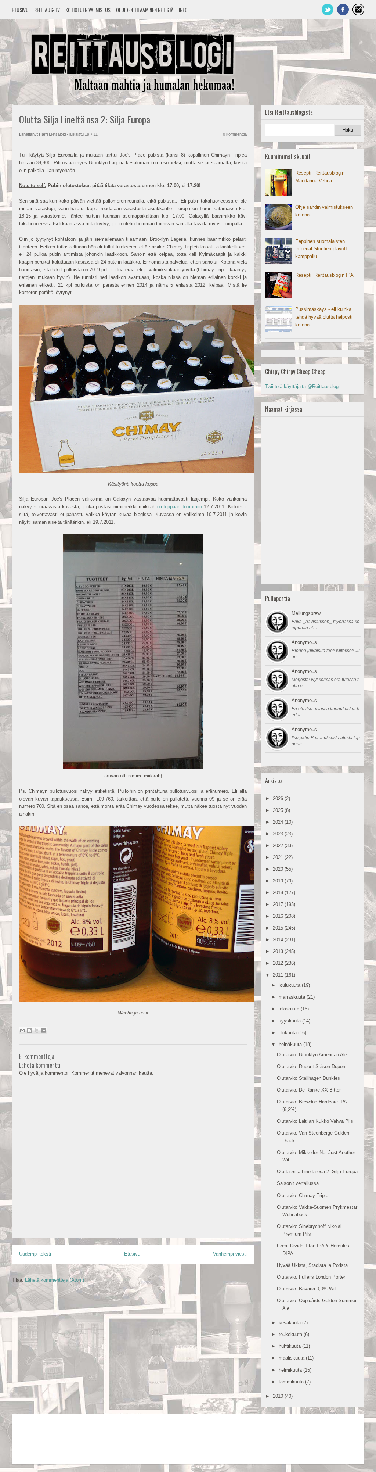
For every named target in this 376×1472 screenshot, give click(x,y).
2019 (279, 881)
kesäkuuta (290, 1322)
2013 (279, 951)
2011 (279, 975)
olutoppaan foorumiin (179, 506)
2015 (279, 928)
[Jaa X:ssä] (36, 1030)
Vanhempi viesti (230, 1254)
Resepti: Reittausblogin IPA (324, 275)
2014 (279, 939)
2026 (279, 798)
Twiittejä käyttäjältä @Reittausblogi (302, 386)
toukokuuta (291, 1334)
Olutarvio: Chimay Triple (302, 1195)
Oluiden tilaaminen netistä (144, 10)
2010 (279, 1396)
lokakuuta (290, 1008)
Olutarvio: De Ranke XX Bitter (309, 1090)
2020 (279, 869)
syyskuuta (290, 1021)
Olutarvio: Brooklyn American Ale (312, 1054)
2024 (279, 822)
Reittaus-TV (47, 10)
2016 (279, 916)
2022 (279, 845)
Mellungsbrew (306, 613)
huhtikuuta (290, 1346)
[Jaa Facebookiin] (43, 1030)
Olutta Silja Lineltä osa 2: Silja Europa (317, 1171)
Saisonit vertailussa (298, 1183)
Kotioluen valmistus (88, 10)
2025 (279, 810)
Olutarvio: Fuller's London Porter (311, 1277)
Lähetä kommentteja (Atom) (54, 1280)
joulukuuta (290, 985)
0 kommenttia (235, 134)
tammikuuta (292, 1382)
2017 (279, 904)
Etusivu (20, 10)
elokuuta (288, 1032)
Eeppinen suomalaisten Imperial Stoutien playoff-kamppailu (321, 249)
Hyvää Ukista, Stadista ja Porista (312, 1265)
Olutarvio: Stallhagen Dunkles (308, 1078)
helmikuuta (291, 1370)
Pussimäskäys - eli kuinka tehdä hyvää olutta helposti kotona (323, 317)
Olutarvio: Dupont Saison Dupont (312, 1066)
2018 (279, 892)
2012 (279, 963)
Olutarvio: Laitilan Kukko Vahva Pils (315, 1121)
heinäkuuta (291, 1044)
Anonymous (304, 642)
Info (183, 10)
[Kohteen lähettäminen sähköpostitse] (22, 1030)
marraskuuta (293, 997)
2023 (279, 834)
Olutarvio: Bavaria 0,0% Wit (306, 1289)
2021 (279, 857)
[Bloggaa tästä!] (29, 1030)
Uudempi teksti (35, 1254)
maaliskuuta (292, 1358)
